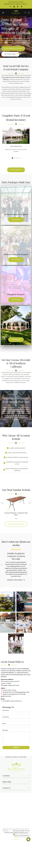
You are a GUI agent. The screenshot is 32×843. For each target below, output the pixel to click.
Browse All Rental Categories (16, 757)
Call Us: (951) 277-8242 (16, 2)
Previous (2, 503)
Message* (5, 730)
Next (29, 503)
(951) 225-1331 (13, 692)
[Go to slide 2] (18, 53)
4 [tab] (17, 158)
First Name (5, 710)
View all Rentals (16, 170)
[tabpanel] (16, 141)
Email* (4, 723)
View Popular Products (16, 524)
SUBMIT (16, 747)
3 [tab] (16, 158)
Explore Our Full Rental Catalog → (16, 4)
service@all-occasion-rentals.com (12, 701)
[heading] (16, 707)
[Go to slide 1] (16, 53)
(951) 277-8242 (11, 690)
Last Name (5, 716)
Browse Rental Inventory (13, 48)
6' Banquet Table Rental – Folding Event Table (16, 513)
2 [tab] (14, 158)
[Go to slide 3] (20, 53)
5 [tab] (19, 158)
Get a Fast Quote (10, 54)
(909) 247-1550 (19, 694)
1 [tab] (12, 158)
